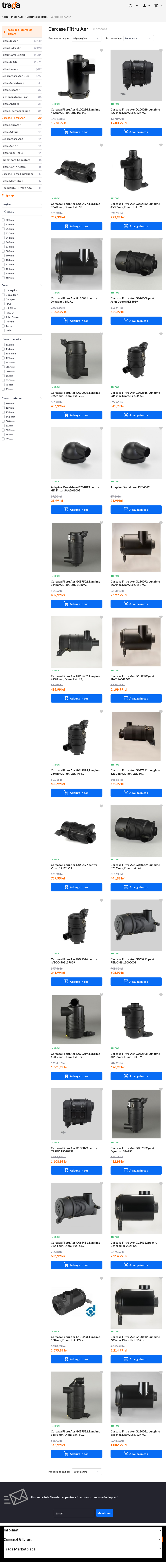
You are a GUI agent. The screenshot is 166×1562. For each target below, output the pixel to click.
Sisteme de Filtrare (37, 16)
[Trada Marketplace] (60, 5)
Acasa (5, 16)
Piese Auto (17, 16)
